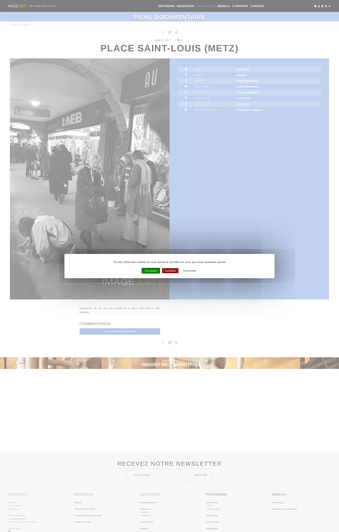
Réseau (224, 6)
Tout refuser (170, 270)
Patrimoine (206, 6)
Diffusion (166, 6)
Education (185, 6)
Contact (257, 6)
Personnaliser (189, 270)
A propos (240, 6)
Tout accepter (150, 270)
